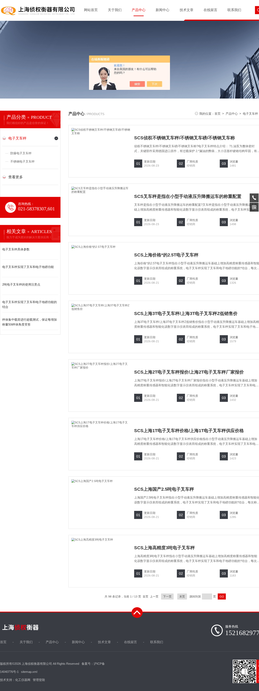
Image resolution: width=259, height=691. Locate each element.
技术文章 (186, 10)
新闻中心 (162, 10)
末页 (182, 596)
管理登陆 (39, 680)
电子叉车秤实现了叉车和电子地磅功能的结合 (29, 304)
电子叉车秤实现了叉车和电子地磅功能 (28, 267)
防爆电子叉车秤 (21, 153)
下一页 (167, 596)
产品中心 (138, 10)
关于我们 (115, 10)
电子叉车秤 (17, 138)
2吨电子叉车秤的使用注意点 (21, 284)
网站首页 (91, 10)
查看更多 (15, 177)
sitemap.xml (29, 671)
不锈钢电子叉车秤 (22, 161)
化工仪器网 (22, 680)
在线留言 (210, 10)
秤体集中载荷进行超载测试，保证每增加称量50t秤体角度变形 (29, 322)
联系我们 (234, 10)
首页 (217, 113)
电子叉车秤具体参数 (16, 249)
